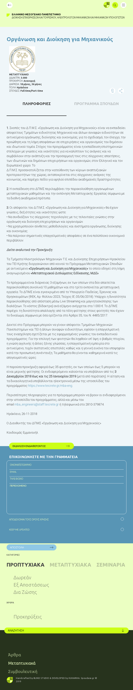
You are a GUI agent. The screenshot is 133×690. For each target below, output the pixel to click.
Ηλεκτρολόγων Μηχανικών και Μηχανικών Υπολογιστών (91, 17)
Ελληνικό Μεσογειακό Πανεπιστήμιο (36, 14)
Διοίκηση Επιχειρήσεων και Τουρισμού (34, 17)
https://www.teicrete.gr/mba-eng (50, 385)
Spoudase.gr (88, 678)
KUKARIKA (74, 678)
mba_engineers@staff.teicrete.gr (37, 404)
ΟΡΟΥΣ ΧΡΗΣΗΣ (40, 519)
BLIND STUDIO (41, 678)
